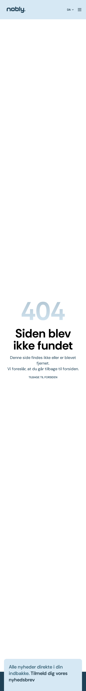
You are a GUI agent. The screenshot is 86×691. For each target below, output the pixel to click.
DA (69, 9)
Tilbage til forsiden (43, 377)
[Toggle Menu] (79, 9)
